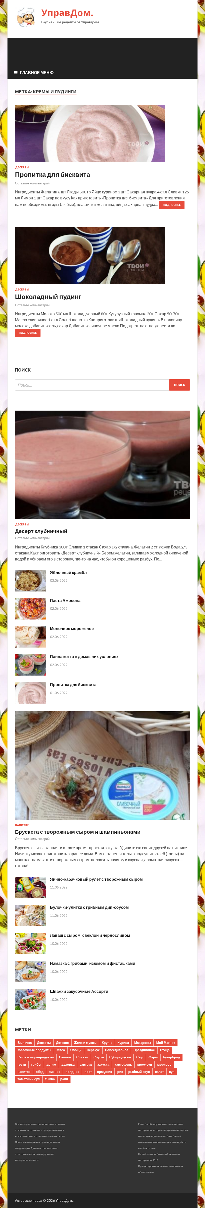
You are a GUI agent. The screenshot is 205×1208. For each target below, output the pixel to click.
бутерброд (171, 1057)
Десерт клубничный (41, 531)
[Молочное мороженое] (30, 646)
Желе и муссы (85, 1043)
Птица (165, 1050)
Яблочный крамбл (68, 572)
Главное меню (37, 72)
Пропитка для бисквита (52, 174)
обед (40, 1072)
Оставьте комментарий (32, 183)
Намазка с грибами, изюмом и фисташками (92, 963)
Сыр (139, 1057)
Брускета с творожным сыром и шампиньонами (77, 831)
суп (171, 1072)
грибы (36, 1064)
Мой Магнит (165, 1043)
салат (159, 1072)
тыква (50, 1079)
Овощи (76, 1050)
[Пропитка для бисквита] (102, 135)
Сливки (82, 1057)
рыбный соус (139, 1072)
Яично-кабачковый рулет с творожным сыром (96, 879)
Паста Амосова (65, 600)
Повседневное (116, 1050)
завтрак (86, 1064)
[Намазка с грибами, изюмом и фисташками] (30, 980)
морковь (164, 1064)
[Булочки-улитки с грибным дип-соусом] (30, 924)
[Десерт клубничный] (102, 519)
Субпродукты (120, 1057)
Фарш (153, 1057)
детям (51, 1064)
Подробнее (172, 204)
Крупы (107, 1043)
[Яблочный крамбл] (30, 589)
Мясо (60, 1050)
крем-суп (144, 1064)
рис (120, 1072)
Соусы (99, 1057)
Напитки (22, 825)
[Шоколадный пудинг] (102, 257)
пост (88, 1072)
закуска (103, 1064)
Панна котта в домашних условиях (84, 656)
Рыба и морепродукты (36, 1057)
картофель (123, 1064)
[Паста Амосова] (30, 618)
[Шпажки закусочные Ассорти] (30, 1008)
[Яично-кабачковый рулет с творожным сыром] (30, 896)
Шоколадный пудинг (48, 296)
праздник (104, 1072)
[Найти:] (102, 385)
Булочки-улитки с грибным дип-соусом (89, 907)
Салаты (65, 1057)
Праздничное (144, 1050)
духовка (68, 1064)
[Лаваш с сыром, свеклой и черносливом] (30, 952)
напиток (24, 1072)
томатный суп (29, 1079)
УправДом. (67, 13)
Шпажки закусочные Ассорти (79, 991)
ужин (64, 1079)
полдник (72, 1072)
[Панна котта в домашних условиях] (30, 674)
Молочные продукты (34, 1050)
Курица (123, 1043)
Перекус (93, 1050)
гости (22, 1064)
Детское (62, 1043)
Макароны (142, 1043)
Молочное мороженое (72, 628)
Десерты (22, 167)
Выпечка (25, 1043)
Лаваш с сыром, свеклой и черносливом (90, 935)
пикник (54, 1072)
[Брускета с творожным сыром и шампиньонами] (102, 820)
